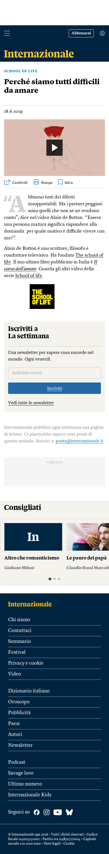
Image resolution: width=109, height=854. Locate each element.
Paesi (14, 723)
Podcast (16, 762)
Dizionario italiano (29, 691)
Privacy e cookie (26, 663)
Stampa (46, 183)
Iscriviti (54, 388)
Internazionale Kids (29, 795)
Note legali (52, 843)
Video (14, 674)
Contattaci (19, 630)
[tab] (49, 578)
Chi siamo (19, 619)
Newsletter (20, 745)
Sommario (19, 641)
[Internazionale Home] (31, 603)
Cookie (69, 843)
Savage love (21, 773)
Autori (15, 734)
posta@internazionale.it (79, 441)
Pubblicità (19, 712)
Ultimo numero (25, 784)
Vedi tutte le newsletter (31, 403)
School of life (21, 71)
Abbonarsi (81, 33)
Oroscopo (19, 702)
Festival (17, 652)
